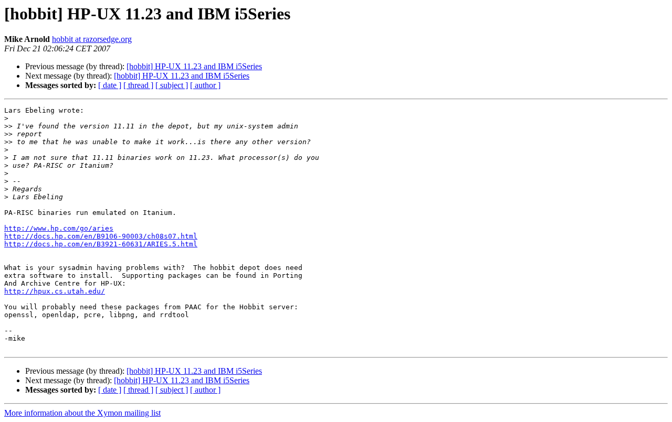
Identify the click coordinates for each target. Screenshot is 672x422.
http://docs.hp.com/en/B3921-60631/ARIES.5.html (100, 244)
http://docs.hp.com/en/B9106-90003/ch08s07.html (100, 236)
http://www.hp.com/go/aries (58, 228)
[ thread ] (138, 85)
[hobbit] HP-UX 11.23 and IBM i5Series (194, 66)
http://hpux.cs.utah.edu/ (54, 291)
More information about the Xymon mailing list (82, 412)
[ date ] (109, 85)
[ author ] (205, 85)
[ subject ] (171, 85)
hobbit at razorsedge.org (92, 39)
